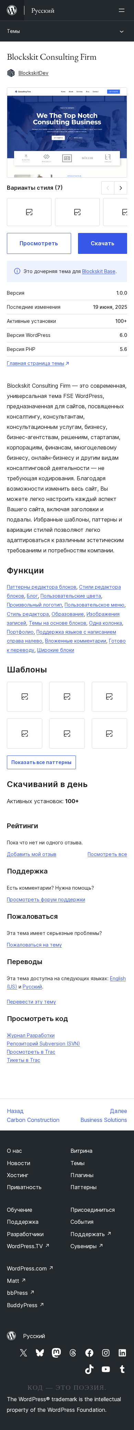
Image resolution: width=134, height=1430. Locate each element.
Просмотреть (39, 243)
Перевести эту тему (31, 1002)
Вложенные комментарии (75, 641)
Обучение (19, 1209)
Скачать (102, 243)
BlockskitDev (33, 73)
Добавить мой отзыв (31, 854)
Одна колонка (105, 623)
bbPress (21, 1292)
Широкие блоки (55, 650)
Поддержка (22, 1221)
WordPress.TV (28, 1246)
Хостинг (18, 1175)
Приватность (24, 1187)
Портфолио (20, 632)
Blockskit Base (98, 271)
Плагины (81, 1175)
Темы (13, 31)
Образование (68, 614)
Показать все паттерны (41, 762)
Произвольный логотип (34, 605)
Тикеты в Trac (23, 1060)
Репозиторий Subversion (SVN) (43, 1043)
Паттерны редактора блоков (41, 587)
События (81, 1221)
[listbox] (67, 715)
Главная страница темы (35, 363)
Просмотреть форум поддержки (46, 899)
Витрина (81, 1150)
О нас (14, 1150)
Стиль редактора (28, 614)
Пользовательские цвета (71, 596)
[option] (24, 697)
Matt (16, 1280)
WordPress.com (30, 1268)
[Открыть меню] (123, 10)
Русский (32, 986)
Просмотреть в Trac (31, 1052)
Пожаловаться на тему (34, 945)
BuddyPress (25, 1305)
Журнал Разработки (31, 1035)
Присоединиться (92, 1209)
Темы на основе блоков (57, 623)
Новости (18, 1163)
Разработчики (25, 1234)
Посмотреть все (107, 854)
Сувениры (86, 1246)
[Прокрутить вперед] (120, 188)
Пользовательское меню (94, 605)
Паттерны (83, 1187)
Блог (32, 596)
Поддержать (91, 1234)
